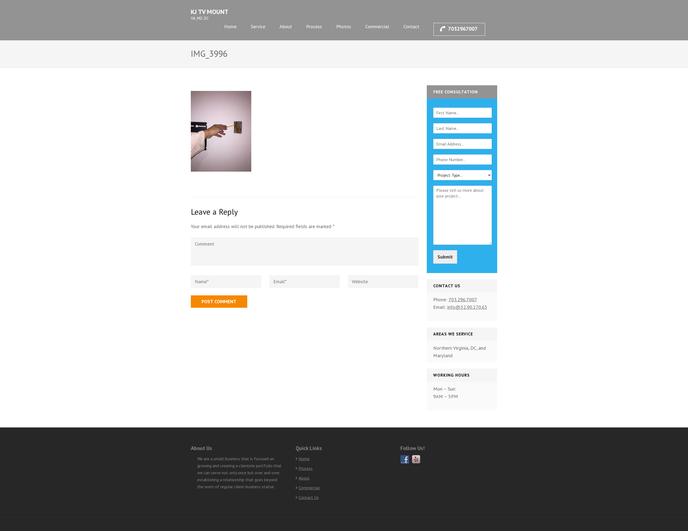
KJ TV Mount (209, 12)
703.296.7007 (463, 299)
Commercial (377, 26)
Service (258, 26)
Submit (445, 257)
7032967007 (463, 28)
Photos (343, 26)
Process (314, 26)
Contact (411, 26)
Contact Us (309, 497)
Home (230, 26)
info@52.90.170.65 (467, 307)
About (286, 26)
